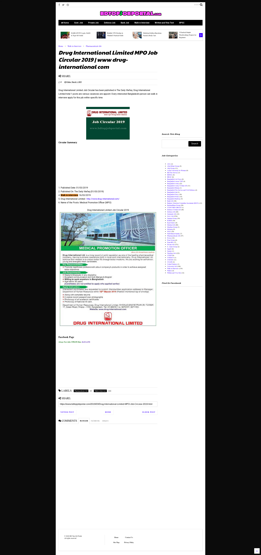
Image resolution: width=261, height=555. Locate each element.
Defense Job (109, 23)
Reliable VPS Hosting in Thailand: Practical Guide (115, 34)
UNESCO (170, 257)
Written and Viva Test (164, 23)
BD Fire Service (172, 172)
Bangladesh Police (173, 196)
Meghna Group (172, 227)
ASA (169, 164)
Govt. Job (78, 23)
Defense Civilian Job (174, 209)
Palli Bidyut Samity (173, 233)
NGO (169, 231)
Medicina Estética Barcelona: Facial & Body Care (152, 34)
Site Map (116, 542)
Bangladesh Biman (173, 188)
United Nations (172, 264)
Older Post (148, 412)
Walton (169, 270)
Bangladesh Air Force (174, 179)
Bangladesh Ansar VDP (175, 181)
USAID (169, 262)
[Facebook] (59, 4)
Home (66, 23)
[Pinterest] (68, 4)
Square (169, 251)
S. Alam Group (172, 247)
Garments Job (171, 214)
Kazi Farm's (171, 223)
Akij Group (171, 168)
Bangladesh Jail (172, 192)
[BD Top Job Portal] (130, 16)
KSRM (169, 220)
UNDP (169, 255)
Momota (170, 229)
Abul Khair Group (173, 166)
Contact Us (129, 537)
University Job (172, 266)
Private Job (93, 23)
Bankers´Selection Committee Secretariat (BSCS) (183, 203)
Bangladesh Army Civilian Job (177, 186)
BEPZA (169, 175)
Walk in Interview (141, 23)
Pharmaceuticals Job (93, 46)
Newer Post (67, 412)
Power (169, 238)
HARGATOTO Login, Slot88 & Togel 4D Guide (80, 34)
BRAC (169, 177)
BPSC (181, 23)
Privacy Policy (129, 542)
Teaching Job (171, 253)
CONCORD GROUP (174, 207)
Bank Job (125, 23)
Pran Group (171, 240)
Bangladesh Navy (173, 194)
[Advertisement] (107, 166)
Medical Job (171, 225)
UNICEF (170, 260)
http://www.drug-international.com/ (103, 199)
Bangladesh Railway (173, 199)
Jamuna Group (172, 218)
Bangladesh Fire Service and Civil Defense (181, 190)
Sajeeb (169, 249)
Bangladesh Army (173, 183)
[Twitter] (63, 4)
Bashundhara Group (173, 205)
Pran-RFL (170, 242)
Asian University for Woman (176, 170)
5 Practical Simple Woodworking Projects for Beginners (187, 34)
